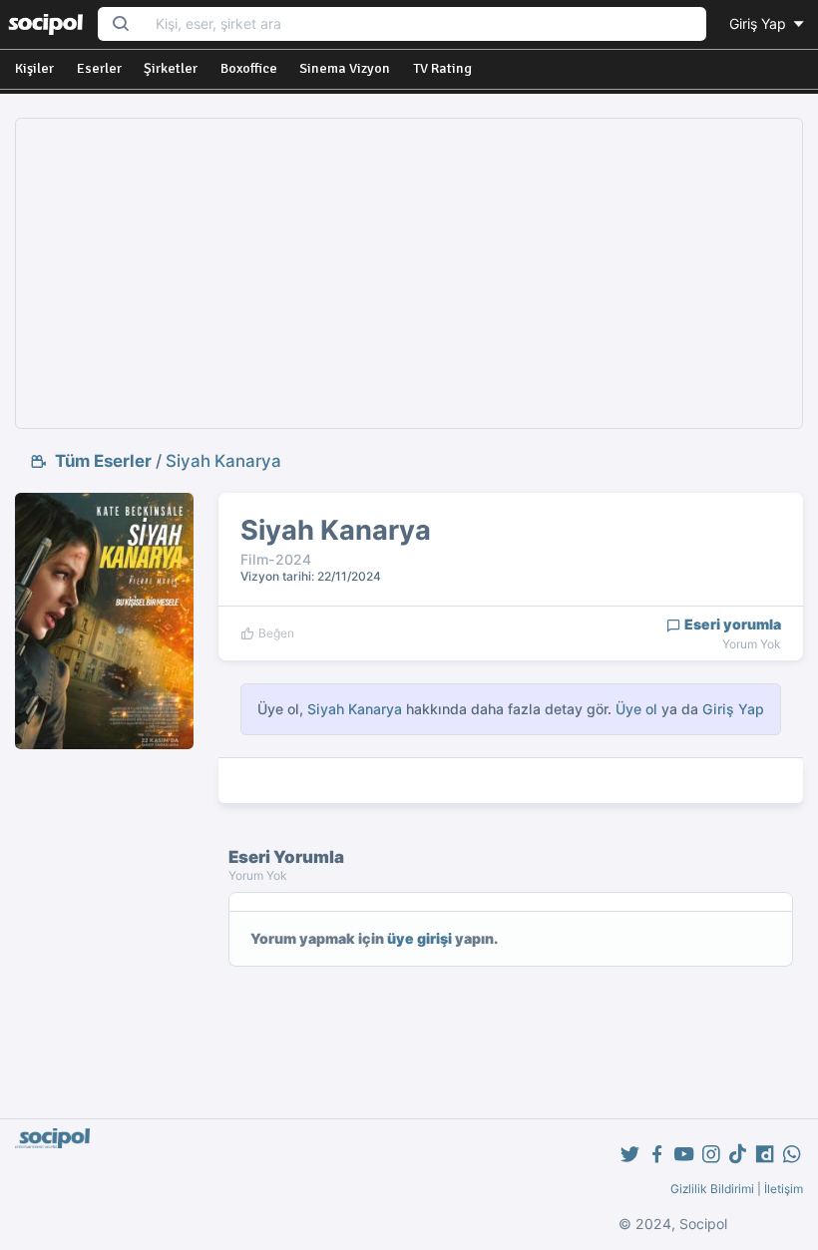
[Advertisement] (409, 273)
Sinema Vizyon (344, 68)
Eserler (99, 68)
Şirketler (171, 68)
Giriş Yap (759, 23)
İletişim (783, 1188)
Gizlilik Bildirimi (712, 1188)
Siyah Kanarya (223, 461)
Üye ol (636, 708)
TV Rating (442, 68)
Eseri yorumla (731, 624)
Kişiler (34, 68)
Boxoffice (248, 68)
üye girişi (419, 938)
